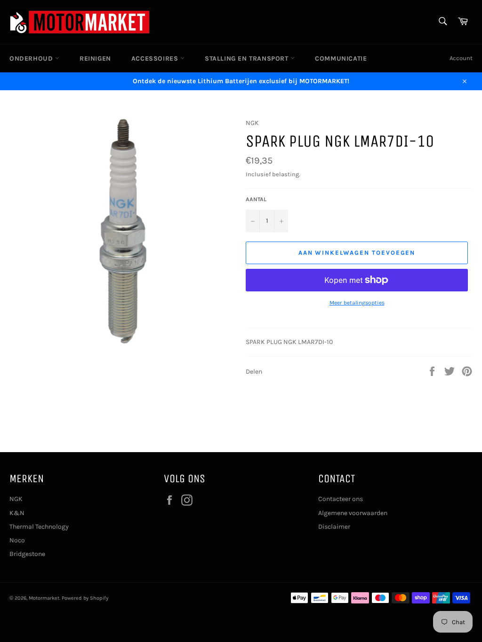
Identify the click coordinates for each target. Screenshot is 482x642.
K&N (16, 513)
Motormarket (44, 598)
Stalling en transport (247, 59)
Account (461, 58)
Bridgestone (27, 554)
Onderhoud (32, 59)
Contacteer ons (340, 499)
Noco (17, 540)
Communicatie (341, 59)
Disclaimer (334, 527)
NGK (16, 499)
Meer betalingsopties (357, 302)
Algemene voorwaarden (352, 513)
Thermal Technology (39, 527)
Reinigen (95, 59)
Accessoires (155, 59)
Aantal (256, 199)
